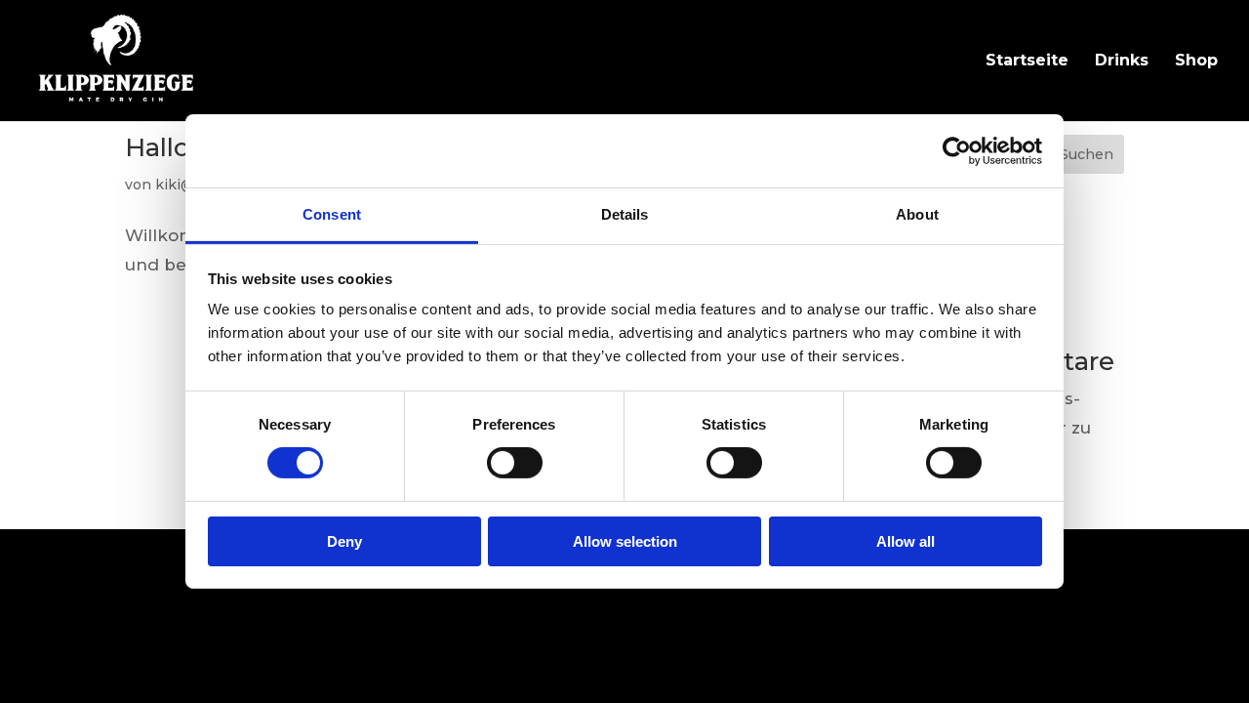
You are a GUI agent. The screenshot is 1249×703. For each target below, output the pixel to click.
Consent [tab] (331, 214)
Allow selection (625, 541)
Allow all (905, 541)
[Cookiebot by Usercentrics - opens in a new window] (956, 150)
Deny (344, 541)
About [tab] (917, 214)
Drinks (1121, 61)
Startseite (1027, 61)
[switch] (515, 462)
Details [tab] (625, 214)
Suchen (1086, 154)
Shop (1196, 61)
